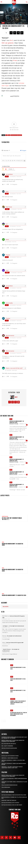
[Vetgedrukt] (3, 160)
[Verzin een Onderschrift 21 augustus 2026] (4, 485)
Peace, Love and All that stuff (14, 368)
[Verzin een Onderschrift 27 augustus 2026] (4, 459)
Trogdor (8, 255)
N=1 (11, 40)
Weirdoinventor (10, 335)
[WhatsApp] (21, 32)
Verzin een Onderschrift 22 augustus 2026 (16, 472)
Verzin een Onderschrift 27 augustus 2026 (16, 459)
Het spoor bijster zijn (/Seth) (9, 743)
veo (9, 135)
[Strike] (9, 160)
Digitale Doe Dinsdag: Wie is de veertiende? (12, 804)
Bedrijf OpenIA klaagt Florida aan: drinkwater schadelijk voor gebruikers (13, 741)
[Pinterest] (18, 32)
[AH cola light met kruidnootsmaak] (14, 506)
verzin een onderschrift (16, 135)
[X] (14, 32)
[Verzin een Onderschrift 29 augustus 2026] (4, 421)
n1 (6, 135)
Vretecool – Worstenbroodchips (10, 758)
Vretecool (5, 516)
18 (26, 440)
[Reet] (12, 397)
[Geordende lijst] (10, 160)
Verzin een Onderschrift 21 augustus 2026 (16, 485)
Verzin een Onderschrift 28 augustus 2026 (16, 437)
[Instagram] (12, 402)
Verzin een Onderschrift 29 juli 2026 (18, 668)
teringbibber (9, 174)
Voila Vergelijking (6, 787)
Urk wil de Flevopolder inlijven (9, 748)
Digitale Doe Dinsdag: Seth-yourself (10, 802)
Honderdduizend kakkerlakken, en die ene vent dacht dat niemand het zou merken (14, 738)
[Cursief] (5, 160)
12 (26, 462)
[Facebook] (11, 32)
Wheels (13, 698)
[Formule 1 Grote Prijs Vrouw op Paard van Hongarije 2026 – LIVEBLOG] (5, 701)
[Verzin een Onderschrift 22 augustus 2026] (4, 472)
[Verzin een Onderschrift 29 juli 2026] (5, 667)
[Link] (18, 160)
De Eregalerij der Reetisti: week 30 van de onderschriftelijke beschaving (18, 714)
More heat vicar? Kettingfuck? (9, 800)
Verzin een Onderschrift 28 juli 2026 (18, 679)
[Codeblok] (16, 160)
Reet (16, 397)
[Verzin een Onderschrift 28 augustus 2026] (4, 437)
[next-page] (5, 721)
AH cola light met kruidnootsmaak (12, 518)
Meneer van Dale (13, 474)
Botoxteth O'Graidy (13, 423)
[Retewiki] (19, 837)
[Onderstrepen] (7, 160)
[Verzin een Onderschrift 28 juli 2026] (5, 678)
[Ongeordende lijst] (12, 160)
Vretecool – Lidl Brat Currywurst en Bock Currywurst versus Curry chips (12, 767)
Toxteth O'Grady (6, 649)
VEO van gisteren (8, 43)
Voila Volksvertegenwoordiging (9, 785)
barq (7, 191)
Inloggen (23, 150)
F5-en (15, 60)
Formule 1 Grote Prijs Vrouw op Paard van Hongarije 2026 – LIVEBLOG (18, 702)
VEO (3, 22)
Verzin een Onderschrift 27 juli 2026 (18, 691)
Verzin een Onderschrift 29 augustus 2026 (16, 421)
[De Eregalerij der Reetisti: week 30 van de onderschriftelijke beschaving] (5, 713)
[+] (22, 160)
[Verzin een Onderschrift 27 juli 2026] (5, 690)
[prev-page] (2, 721)
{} (19, 160)
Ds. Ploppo (5, 626)
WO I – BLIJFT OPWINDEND (7, 745)
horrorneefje (9, 303)
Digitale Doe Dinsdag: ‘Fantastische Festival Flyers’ (14, 794)
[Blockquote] (14, 160)
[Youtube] (18, 402)
